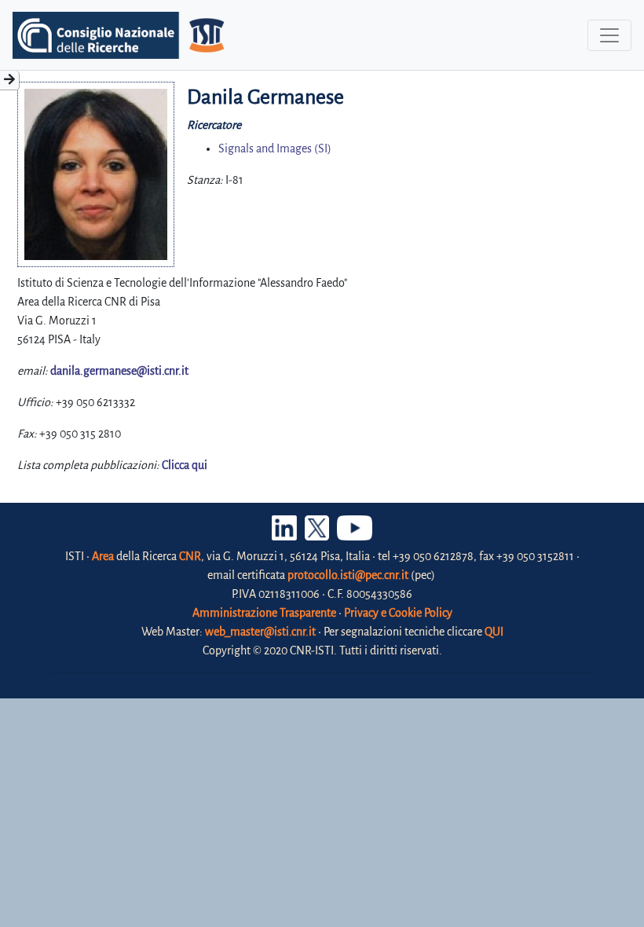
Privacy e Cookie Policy (398, 612)
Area (103, 556)
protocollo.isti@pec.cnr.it (347, 575)
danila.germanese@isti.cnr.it (119, 371)
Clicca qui (184, 465)
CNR (190, 556)
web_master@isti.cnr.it (260, 631)
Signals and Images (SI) (274, 148)
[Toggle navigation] (609, 35)
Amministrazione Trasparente (264, 612)
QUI (494, 631)
